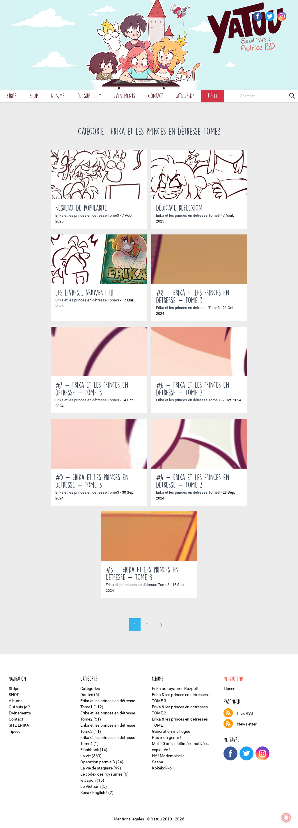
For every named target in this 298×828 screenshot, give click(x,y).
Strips (11, 95)
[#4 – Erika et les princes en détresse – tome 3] (199, 444)
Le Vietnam (90, 786)
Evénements (124, 95)
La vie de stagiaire (96, 768)
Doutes (86, 694)
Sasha (157, 762)
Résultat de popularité (81, 207)
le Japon (88, 780)
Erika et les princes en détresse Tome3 (87, 215)
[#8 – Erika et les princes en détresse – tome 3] (199, 259)
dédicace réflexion (179, 207)
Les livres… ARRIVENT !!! (84, 292)
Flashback (89, 749)
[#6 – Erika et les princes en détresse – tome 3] (199, 351)
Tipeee (212, 95)
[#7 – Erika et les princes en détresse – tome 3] (99, 351)
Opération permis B (97, 762)
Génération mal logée (171, 731)
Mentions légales (129, 819)
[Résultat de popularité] (99, 174)
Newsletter (247, 724)
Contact (155, 95)
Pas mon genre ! (166, 737)
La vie (85, 755)
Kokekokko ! (163, 768)
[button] (292, 96)
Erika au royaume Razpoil (175, 688)
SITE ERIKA (185, 95)
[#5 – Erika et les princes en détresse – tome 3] (99, 444)
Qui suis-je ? (89, 95)
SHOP (33, 95)
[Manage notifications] (286, 817)
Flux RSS (245, 713)
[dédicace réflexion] (199, 174)
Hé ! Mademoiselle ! (169, 755)
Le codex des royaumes (101, 774)
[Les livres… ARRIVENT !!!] (99, 259)
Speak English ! (93, 792)
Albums (58, 95)
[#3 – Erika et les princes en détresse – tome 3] (149, 536)
